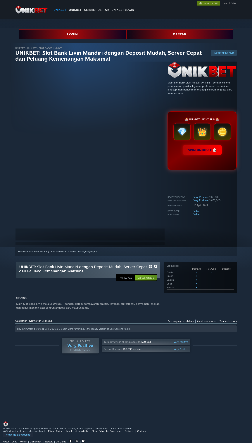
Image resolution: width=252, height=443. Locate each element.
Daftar (234, 3)
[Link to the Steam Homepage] (31, 12)
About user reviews (206, 321)
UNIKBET (59, 10)
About (6, 441)
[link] (18, 434)
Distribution (35, 441)
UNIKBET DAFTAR (96, 10)
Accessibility (81, 431)
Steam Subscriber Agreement (106, 431)
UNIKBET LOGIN (122, 10)
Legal (69, 431)
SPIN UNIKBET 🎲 (202, 150)
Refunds (129, 431)
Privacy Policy (55, 431)
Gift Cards (61, 441)
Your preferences (228, 321)
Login (224, 3)
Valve (196, 211)
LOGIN (72, 34)
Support (49, 441)
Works (23, 441)
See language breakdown (181, 321)
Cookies (141, 431)
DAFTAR (179, 34)
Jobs (14, 441)
